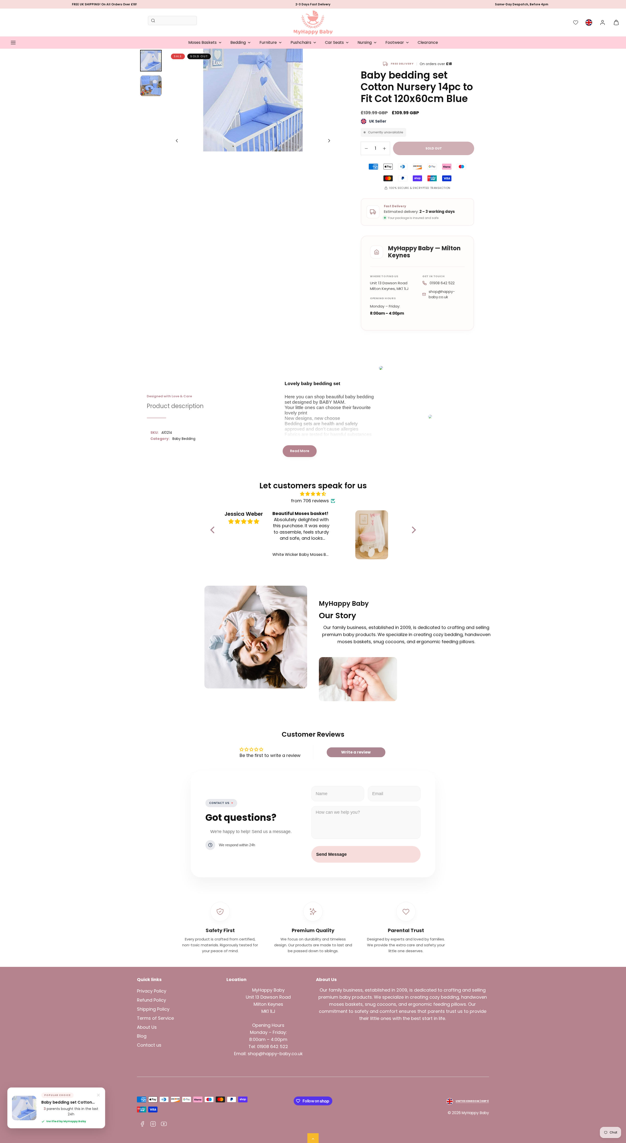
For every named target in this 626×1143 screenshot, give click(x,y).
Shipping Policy (153, 1009)
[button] (13, 42)
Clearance (428, 42)
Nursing (365, 42)
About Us (147, 1027)
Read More (299, 450)
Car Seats (334, 42)
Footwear (394, 42)
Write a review (356, 752)
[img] (313, 494)
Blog (141, 1036)
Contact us (149, 1045)
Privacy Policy (151, 991)
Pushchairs (301, 42)
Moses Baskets (202, 42)
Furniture (268, 42)
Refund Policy (151, 1000)
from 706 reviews (310, 501)
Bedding (238, 42)
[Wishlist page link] (575, 22)
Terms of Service (155, 1018)
